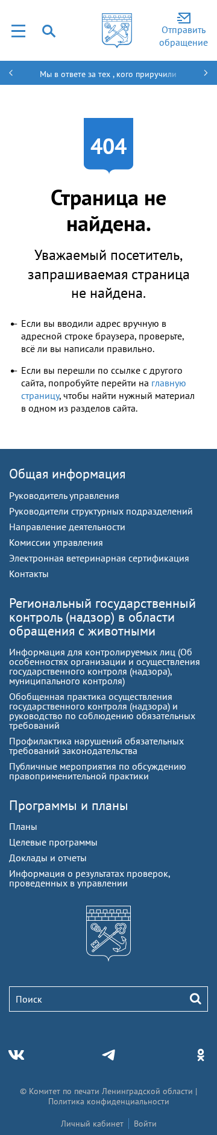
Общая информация (67, 473)
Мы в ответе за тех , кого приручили (108, 74)
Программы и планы (68, 805)
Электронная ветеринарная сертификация (99, 558)
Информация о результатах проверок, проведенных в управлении (89, 878)
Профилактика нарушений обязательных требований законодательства (96, 745)
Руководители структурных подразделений (101, 511)
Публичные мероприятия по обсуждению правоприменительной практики (97, 771)
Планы (23, 826)
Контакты (29, 574)
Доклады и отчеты (48, 858)
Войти (145, 1123)
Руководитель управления (64, 495)
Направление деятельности (67, 527)
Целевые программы (53, 842)
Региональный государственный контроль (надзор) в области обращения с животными (102, 617)
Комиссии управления (56, 542)
